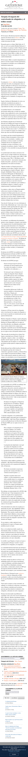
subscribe (20, 683)
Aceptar (14, 754)
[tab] (7, 698)
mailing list (19, 685)
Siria (16, 661)
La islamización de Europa (10, 701)
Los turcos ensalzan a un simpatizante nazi (14, 675)
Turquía (20, 661)
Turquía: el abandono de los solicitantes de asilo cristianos (15, 672)
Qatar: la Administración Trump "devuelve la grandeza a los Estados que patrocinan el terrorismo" (13, 728)
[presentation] (7, 698)
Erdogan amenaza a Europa (11, 678)
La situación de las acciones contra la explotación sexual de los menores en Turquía (14, 237)
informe (11, 82)
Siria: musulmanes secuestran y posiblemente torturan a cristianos (13, 666)
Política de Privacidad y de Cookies (17, 750)
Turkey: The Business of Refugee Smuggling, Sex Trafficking (13, 29)
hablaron (17, 37)
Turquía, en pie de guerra (10, 680)
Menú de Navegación (7, 12)
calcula (8, 242)
